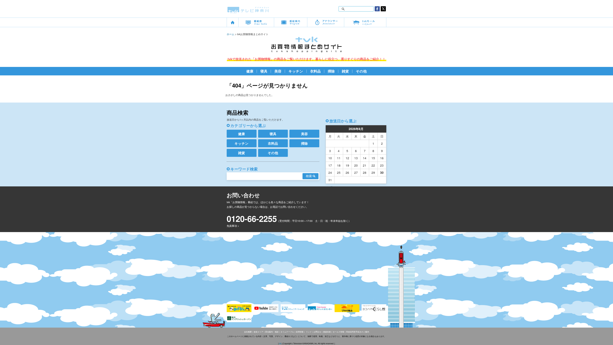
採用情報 (299, 332)
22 (373, 165)
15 (373, 158)
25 (339, 172)
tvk (280, 343)
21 (364, 165)
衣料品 (315, 71)
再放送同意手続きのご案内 (357, 332)
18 (339, 165)
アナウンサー (325, 22)
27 (356, 172)
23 (382, 165)
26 (347, 172)
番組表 (256, 22)
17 (330, 165)
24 (330, 172)
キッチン (295, 71)
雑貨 (345, 71)
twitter (383, 8)
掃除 (331, 71)
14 (364, 158)
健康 (249, 71)
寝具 (263, 71)
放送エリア (258, 332)
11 (339, 158)
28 (364, 172)
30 (382, 172)
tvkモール (365, 22)
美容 (277, 71)
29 (373, 172)
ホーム (230, 34)
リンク (308, 332)
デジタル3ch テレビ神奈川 (248, 10)
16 (382, 158)
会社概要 (248, 332)
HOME (232, 22)
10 (330, 158)
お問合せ (317, 332)
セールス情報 (338, 332)
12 (347, 158)
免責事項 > (233, 226)
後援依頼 (327, 332)
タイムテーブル (287, 332)
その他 (361, 71)
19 (347, 165)
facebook (377, 8)
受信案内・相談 (272, 332)
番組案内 (290, 22)
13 (356, 158)
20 (356, 165)
